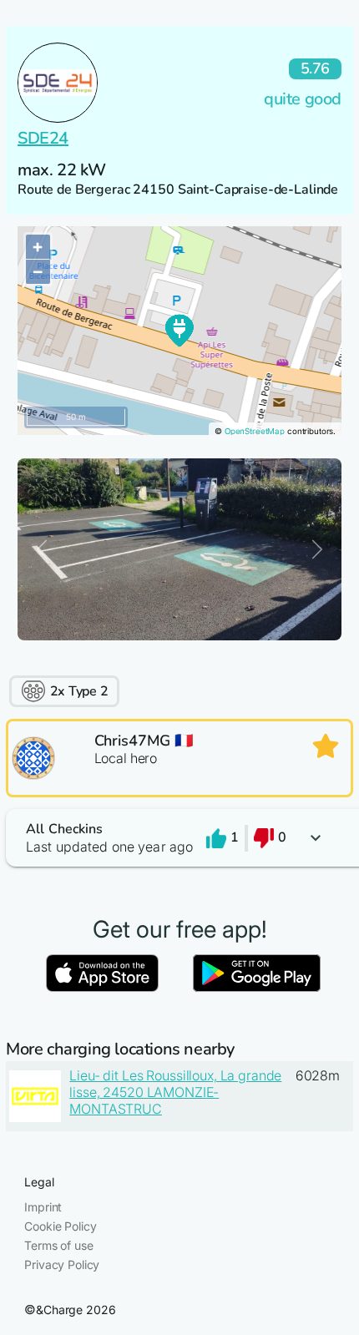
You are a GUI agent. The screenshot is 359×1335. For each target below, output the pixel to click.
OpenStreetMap (255, 431)
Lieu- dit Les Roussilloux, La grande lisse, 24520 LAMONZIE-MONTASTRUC (175, 1092)
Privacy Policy (61, 1264)
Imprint (43, 1207)
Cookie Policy (60, 1226)
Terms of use (58, 1245)
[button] (179, 838)
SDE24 (43, 138)
